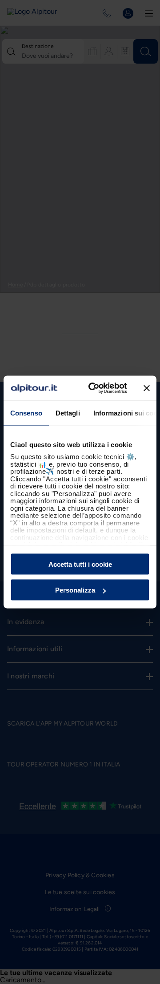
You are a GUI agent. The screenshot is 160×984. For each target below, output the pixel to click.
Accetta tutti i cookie (80, 564)
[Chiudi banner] (147, 388)
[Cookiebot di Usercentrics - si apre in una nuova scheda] (93, 388)
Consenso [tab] (26, 412)
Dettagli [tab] (68, 412)
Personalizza (75, 590)
